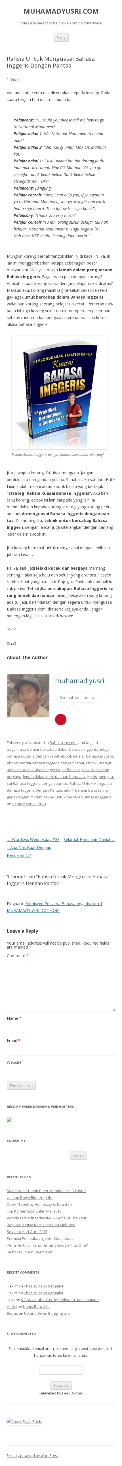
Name (14, 1018)
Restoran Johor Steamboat (29, 1252)
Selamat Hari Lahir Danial (89, 839)
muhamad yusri (79, 680)
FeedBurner (72, 1393)
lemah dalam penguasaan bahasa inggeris (60, 776)
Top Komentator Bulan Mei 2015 (34, 1211)
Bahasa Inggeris (63, 742)
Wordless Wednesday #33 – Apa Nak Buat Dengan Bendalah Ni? (33, 847)
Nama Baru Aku (36, 1306)
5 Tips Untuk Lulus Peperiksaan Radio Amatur (60, 1299)
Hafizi (12, 1306)
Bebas (12, 1313)
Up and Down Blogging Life (29, 1197)
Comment (18, 955)
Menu (61, 37)
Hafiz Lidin (71, 769)
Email (13, 1040)
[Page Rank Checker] (24, 1421)
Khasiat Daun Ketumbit (43, 1286)
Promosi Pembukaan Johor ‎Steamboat (40, 1238)
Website (14, 1062)
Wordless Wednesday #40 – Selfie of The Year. (47, 1217)
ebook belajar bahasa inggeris (87, 756)
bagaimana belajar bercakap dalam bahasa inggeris (52, 749)
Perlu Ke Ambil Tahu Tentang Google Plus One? (47, 1245)
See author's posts (77, 697)
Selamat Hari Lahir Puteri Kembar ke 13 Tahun (46, 1190)
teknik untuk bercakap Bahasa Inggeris (78, 797)
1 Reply (13, 79)
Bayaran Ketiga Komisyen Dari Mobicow (41, 1224)
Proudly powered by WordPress (32, 1455)
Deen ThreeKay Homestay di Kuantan (39, 1204)
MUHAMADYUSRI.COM (61, 11)
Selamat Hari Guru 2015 (27, 1231)
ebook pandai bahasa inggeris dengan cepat (45, 762)
